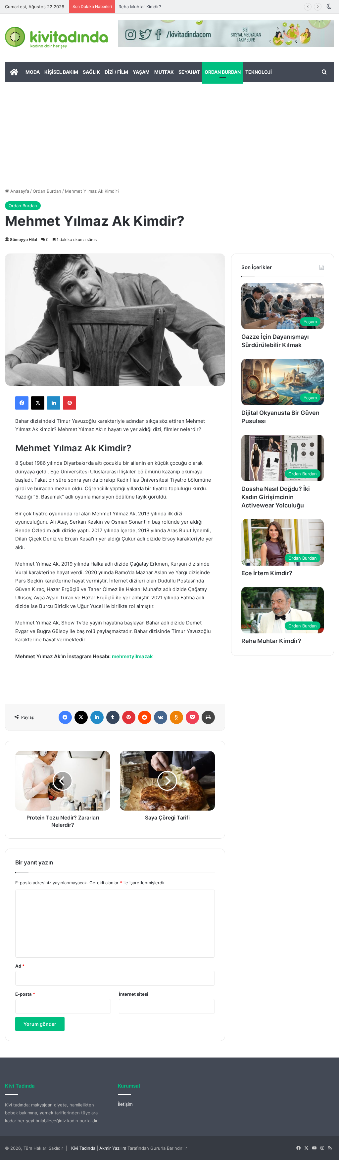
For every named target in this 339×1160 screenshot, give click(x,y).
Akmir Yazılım (112, 1148)
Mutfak (164, 72)
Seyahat (189, 72)
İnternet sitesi (133, 994)
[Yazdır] (208, 717)
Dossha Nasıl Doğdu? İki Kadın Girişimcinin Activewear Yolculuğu (275, 497)
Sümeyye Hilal (23, 239)
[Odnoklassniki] (176, 717)
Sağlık (91, 72)
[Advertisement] (169, 131)
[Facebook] (21, 403)
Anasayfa (19, 191)
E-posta (25, 994)
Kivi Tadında (83, 1148)
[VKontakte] (160, 717)
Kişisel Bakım (61, 72)
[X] (37, 403)
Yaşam (141, 72)
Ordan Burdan (223, 72)
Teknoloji (258, 72)
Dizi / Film (116, 72)
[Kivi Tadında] (56, 38)
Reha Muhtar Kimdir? (140, 6)
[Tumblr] (113, 717)
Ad (19, 966)
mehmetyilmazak (132, 656)
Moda (32, 72)
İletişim (125, 1104)
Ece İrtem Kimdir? (266, 573)
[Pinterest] (69, 403)
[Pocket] (192, 717)
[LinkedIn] (53, 403)
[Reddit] (144, 717)
